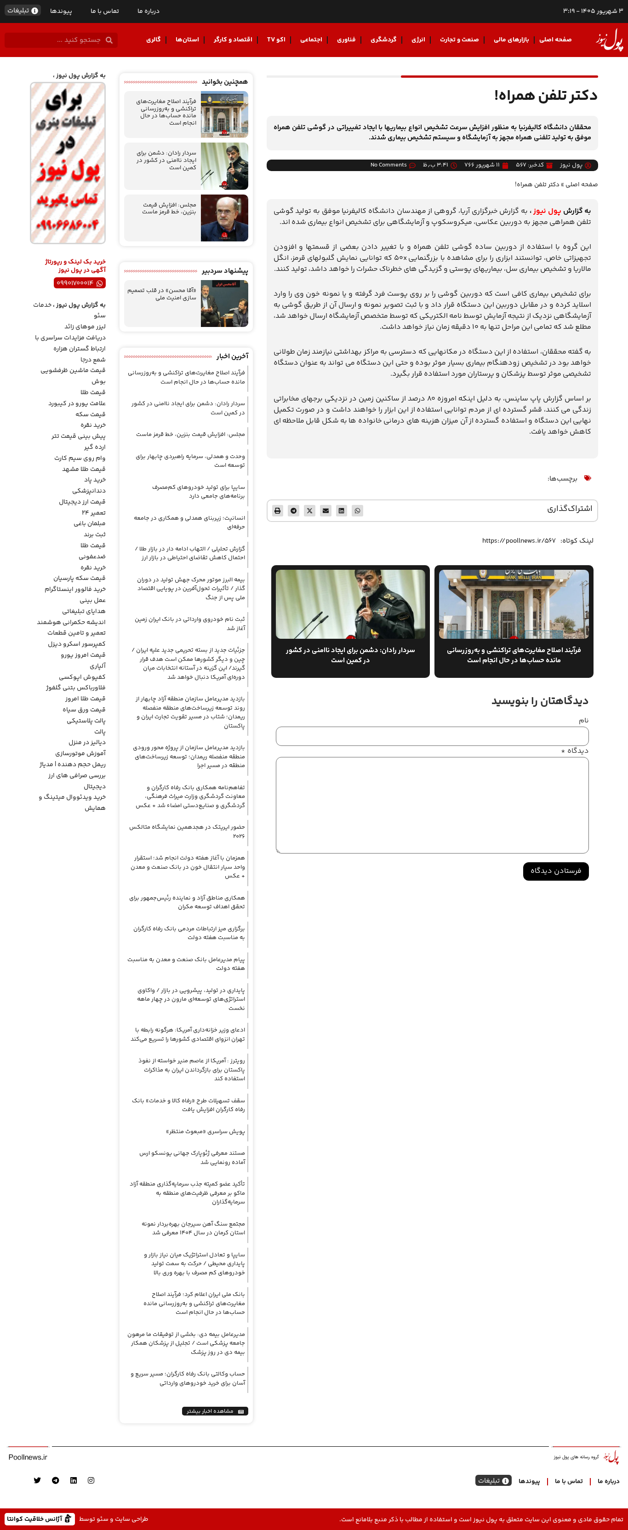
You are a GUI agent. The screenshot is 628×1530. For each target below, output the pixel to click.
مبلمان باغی (90, 524)
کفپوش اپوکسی (82, 677)
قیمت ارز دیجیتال (82, 502)
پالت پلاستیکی (86, 721)
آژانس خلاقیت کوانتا (35, 1518)
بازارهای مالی (511, 40)
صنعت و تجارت (459, 40)
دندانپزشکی (89, 491)
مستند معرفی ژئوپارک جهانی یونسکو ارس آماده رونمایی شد (192, 1158)
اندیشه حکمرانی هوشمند (71, 623)
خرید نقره (93, 425)
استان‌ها (187, 40)
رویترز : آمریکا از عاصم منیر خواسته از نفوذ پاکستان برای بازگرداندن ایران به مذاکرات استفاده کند (191, 1069)
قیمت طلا (93, 393)
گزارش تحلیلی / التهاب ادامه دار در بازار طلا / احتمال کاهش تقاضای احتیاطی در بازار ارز (190, 553)
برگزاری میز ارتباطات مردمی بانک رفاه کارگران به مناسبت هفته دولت (189, 933)
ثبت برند (95, 535)
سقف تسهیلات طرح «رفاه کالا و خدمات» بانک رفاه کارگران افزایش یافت (188, 1105)
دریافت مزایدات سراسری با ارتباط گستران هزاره (70, 343)
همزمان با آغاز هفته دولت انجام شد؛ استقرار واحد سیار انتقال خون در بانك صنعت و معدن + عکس (188, 867)
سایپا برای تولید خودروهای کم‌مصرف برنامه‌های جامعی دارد (198, 492)
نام (584, 721)
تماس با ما (105, 11)
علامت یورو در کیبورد (77, 404)
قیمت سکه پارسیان (79, 578)
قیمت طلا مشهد (84, 469)
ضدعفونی (92, 557)
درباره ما (148, 11)
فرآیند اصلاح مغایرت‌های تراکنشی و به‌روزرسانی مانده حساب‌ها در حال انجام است (166, 112)
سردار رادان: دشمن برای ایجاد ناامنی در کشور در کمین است (166, 160)
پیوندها (61, 11)
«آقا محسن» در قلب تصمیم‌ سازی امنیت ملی (161, 294)
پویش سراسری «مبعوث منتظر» (205, 1131)
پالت (100, 732)
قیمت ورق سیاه (84, 710)
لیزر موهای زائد (85, 327)
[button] (357, 510)
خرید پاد (95, 480)
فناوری (346, 40)
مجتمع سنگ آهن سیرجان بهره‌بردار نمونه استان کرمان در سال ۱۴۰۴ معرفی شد (193, 1229)
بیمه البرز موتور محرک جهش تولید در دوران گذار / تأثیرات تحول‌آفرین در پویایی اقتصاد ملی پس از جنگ (191, 588)
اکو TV (276, 40)
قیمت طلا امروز (85, 699)
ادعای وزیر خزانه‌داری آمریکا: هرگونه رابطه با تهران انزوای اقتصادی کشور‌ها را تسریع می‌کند (188, 1035)
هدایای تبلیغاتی (84, 612)
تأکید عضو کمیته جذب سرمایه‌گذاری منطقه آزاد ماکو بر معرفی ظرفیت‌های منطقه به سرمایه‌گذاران (187, 1193)
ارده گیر (95, 447)
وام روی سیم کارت (80, 458)
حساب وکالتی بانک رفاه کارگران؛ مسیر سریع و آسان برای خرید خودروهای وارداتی (188, 1379)
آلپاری (98, 666)
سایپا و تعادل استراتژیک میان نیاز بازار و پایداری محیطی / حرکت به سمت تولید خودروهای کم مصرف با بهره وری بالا (194, 1264)
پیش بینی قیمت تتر (78, 436)
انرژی (418, 40)
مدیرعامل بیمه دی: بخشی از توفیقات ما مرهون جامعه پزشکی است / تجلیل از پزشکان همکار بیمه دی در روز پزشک (186, 1343)
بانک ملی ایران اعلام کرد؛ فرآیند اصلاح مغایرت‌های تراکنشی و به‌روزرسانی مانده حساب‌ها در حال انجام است (194, 1303)
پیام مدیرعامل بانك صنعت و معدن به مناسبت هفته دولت (186, 964)
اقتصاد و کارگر (233, 40)
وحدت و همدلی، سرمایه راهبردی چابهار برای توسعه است (190, 461)
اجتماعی (311, 40)
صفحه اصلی (555, 40)
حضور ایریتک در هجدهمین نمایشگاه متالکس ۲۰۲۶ (187, 832)
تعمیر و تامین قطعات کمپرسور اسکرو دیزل (76, 638)
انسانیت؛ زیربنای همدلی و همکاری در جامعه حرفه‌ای (189, 523)
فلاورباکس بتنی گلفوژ (76, 688)
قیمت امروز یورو (83, 655)
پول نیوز (547, 211)
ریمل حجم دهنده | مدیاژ (73, 765)
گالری (153, 40)
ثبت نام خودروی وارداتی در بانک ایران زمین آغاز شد (190, 624)
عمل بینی (93, 601)
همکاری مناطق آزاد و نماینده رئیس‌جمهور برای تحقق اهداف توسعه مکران (187, 903)
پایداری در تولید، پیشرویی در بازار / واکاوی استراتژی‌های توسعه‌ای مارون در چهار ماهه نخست (191, 999)
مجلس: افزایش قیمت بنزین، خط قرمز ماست (169, 209)
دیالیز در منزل (87, 743)
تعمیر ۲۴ (94, 513)
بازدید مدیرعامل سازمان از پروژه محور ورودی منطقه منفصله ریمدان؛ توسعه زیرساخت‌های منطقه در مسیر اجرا (189, 756)
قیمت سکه (90, 415)
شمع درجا (93, 360)
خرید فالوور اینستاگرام (75, 589)
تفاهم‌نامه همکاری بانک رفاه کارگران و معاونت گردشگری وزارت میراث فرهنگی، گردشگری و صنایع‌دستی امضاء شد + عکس (190, 796)
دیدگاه (575, 751)
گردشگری (384, 40)
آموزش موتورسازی (80, 754)
